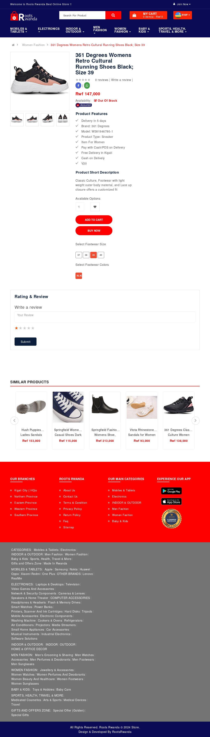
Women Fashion (33, 44)
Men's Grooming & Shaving (54, 655)
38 (86, 254)
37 (79, 254)
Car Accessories (57, 629)
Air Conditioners (22, 625)
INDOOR (52, 644)
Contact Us (70, 496)
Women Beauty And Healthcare (33, 679)
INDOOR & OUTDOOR (126, 502)
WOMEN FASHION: (24, 670)
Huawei (85, 569)
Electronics (119, 496)
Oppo (15, 574)
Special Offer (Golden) (68, 710)
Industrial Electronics (56, 634)
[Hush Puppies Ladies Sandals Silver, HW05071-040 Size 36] (31, 407)
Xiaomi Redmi (30, 574)
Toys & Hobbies (43, 689)
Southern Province (26, 515)
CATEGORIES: (21, 550)
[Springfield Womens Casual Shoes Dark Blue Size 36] (68, 407)
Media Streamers (64, 625)
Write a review (121, 80)
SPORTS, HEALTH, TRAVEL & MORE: (37, 695)
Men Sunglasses (22, 664)
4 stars (29, 328)
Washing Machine (23, 620)
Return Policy (72, 515)
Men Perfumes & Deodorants (50, 659)
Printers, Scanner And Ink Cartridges (37, 611)
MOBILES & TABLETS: (27, 569)
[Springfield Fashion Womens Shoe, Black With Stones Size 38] (105, 407)
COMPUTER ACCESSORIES (70, 598)
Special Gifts (20, 715)
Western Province (25, 509)
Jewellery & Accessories (57, 670)
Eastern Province (25, 502)
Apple (49, 569)
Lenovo (88, 574)
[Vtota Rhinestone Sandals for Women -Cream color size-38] (142, 407)
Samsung (61, 569)
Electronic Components (56, 616)
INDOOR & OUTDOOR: (27, 644)
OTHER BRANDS (69, 574)
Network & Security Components (33, 593)
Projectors (43, 625)
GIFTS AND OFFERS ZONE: (31, 710)
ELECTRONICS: (22, 584)
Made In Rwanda (55, 563)
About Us (69, 490)
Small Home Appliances (27, 629)
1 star (17, 328)
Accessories (19, 659)
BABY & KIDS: (21, 689)
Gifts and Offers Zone (26, 563)
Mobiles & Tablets (123, 490)
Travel (15, 704)
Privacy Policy (72, 509)
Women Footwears (70, 679)
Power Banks (43, 607)
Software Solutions (24, 638)
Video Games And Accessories (32, 589)
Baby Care (63, 689)
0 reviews (101, 80)
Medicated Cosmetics (26, 700)
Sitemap (68, 527)
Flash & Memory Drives (64, 602)
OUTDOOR (67, 644)
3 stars (25, 328)
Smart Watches (21, 607)
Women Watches (23, 674)
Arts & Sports (52, 700)
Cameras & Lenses (71, 593)
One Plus (48, 574)
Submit (25, 342)
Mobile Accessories (24, 616)
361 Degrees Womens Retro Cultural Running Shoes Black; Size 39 (98, 44)
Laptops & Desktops (50, 584)
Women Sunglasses (25, 683)
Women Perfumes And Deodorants (61, 674)
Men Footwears (83, 659)
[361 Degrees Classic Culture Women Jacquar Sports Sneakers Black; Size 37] (178, 407)
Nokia (74, 569)
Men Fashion (120, 509)
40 (101, 254)
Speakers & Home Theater (29, 598)
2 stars (21, 328)
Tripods (87, 611)
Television (73, 584)
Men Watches (84, 655)
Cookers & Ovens (50, 620)
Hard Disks (72, 611)
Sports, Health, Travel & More (51, 559)
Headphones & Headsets (28, 602)
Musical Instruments (25, 634)
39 (93, 254)
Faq (65, 521)
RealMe (16, 578)
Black (79, 275)
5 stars (33, 328)
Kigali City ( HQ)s (25, 490)
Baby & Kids (120, 521)
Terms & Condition (75, 502)
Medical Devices (75, 700)
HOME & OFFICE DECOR (29, 649)
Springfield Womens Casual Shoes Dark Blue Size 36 (68, 435)
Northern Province (26, 496)
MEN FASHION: (22, 655)
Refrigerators (73, 620)
